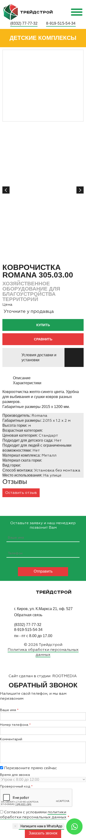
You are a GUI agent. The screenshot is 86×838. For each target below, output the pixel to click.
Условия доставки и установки (39, 357)
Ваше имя (8, 710)
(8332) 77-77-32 (24, 23)
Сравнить (43, 339)
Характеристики (27, 383)
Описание (22, 378)
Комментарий (11, 739)
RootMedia (64, 676)
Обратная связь (28, 615)
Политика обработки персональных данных (43, 652)
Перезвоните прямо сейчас (30, 768)
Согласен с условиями (33, 814)
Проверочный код (15, 786)
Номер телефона (14, 725)
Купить (43, 325)
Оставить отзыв (21, 492)
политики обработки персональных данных (33, 814)
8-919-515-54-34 (61, 23)
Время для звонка (15, 775)
